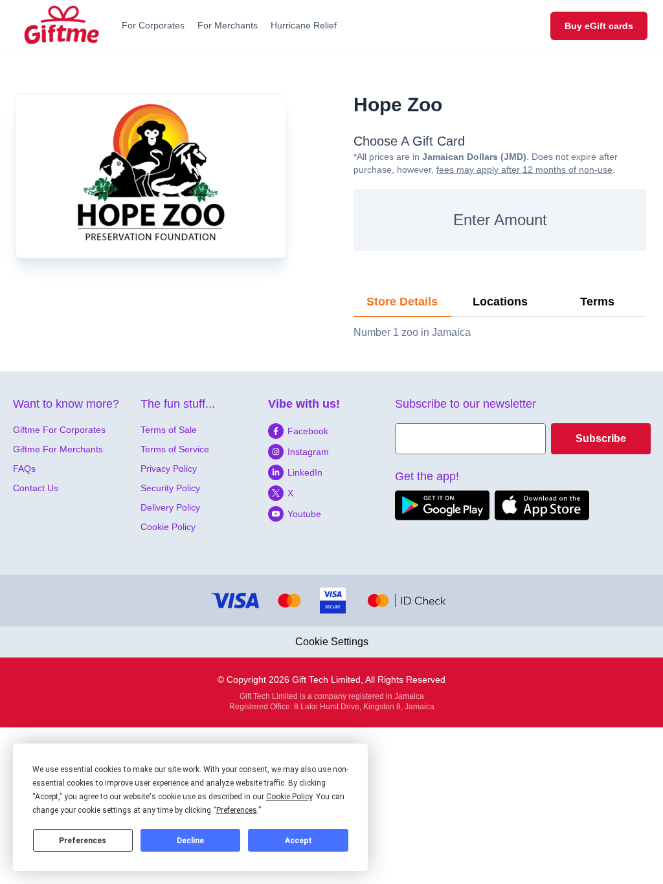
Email (408, 430)
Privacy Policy (168, 468)
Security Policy (170, 488)
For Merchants (227, 25)
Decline (190, 840)
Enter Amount (500, 219)
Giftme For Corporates (59, 430)
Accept (298, 840)
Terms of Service (174, 449)
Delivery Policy (170, 507)
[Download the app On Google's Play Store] (442, 505)
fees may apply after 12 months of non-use (524, 169)
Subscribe (601, 438)
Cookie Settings (331, 641)
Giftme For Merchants (58, 449)
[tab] (402, 302)
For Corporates (153, 25)
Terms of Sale (168, 430)
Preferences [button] (236, 810)
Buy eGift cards (599, 26)
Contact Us (35, 488)
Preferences (82, 840)
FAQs (24, 468)
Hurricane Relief (304, 25)
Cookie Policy (168, 527)
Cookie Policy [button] (289, 796)
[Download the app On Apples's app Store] (542, 505)
